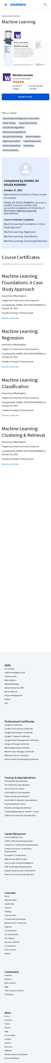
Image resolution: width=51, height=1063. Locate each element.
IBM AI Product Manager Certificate (19, 751)
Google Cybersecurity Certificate (19, 728)
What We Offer (11, 900)
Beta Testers (10, 983)
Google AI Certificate (13, 725)
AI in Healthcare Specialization (17, 792)
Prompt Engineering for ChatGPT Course (22, 811)
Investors (9, 1020)
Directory (8, 1046)
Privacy (8, 1027)
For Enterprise (11, 930)
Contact (8, 1039)
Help (6, 1031)
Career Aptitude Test (14, 837)
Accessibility (10, 1035)
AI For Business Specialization (17, 785)
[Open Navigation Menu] (5, 4)
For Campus (10, 938)
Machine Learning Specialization (18, 807)
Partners (8, 979)
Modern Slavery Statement (16, 1054)
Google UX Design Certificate (17, 744)
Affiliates (8, 1050)
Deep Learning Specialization (17, 796)
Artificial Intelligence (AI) (15, 672)
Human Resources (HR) (14, 688)
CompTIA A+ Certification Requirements (21, 845)
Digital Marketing (12, 684)
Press (7, 1016)
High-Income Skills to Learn (16, 859)
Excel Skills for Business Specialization (21, 800)
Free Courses (10, 949)
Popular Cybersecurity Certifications (20, 870)
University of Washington (22, 79)
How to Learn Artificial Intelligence (19, 863)
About (7, 896)
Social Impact (10, 946)
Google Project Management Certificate (21, 740)
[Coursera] (18, 4)
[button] (25, 97)
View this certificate (10, 318)
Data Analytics (10, 680)
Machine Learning (23, 75)
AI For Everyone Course (14, 788)
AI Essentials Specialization (16, 781)
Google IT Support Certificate (17, 736)
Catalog (8, 911)
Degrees (8, 926)
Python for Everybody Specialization (20, 815)
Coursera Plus (10, 915)
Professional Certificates (15, 919)
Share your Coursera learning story (19, 874)
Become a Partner (12, 942)
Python (7, 699)
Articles (8, 1043)
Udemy (7, 953)
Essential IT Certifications (15, 855)
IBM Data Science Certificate (16, 755)
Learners (8, 975)
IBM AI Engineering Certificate (17, 747)
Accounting (9, 668)
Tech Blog (9, 994)
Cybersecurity (11, 676)
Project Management (13, 695)
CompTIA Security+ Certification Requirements (18, 850)
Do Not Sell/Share (12, 1058)
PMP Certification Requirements (18, 866)
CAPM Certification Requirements (19, 841)
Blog (6, 986)
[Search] (45, 4)
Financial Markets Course (15, 804)
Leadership (9, 904)
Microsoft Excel (11, 691)
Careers (8, 907)
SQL (6, 703)
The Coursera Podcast (14, 990)
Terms (7, 1024)
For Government (11, 934)
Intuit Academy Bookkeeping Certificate (21, 759)
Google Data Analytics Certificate (19, 732)
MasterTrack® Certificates (16, 923)
